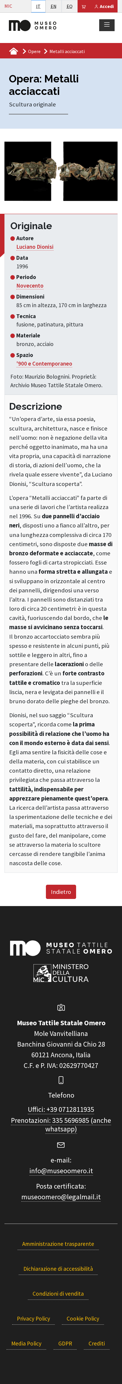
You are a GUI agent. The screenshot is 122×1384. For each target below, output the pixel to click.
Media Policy (26, 1343)
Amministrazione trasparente (58, 1243)
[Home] (32, 25)
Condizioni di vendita (58, 1293)
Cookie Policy (83, 1318)
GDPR (65, 1343)
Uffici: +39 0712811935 (61, 1109)
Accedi (106, 6)
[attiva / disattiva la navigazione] (107, 25)
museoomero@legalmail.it (61, 1196)
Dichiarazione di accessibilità (58, 1268)
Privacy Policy (33, 1318)
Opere (34, 51)
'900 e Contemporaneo (44, 363)
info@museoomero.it (61, 1170)
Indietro (61, 891)
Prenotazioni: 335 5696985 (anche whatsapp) (61, 1124)
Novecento (30, 285)
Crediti (97, 1343)
